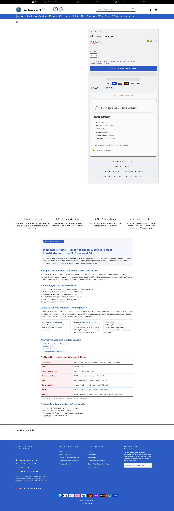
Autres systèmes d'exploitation (54, 351)
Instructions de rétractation (69, 461)
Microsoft (95, 31)
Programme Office (95, 16)
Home (18, 22)
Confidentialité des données (69, 458)
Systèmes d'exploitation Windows (32, 16)
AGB (119, 61)
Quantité (95, 51)
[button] (123, 74)
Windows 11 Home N (50, 349)
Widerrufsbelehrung (100, 64)
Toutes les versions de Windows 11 (55, 344)
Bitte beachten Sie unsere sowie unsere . (112, 63)
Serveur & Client (112, 16)
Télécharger (92, 458)
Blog (89, 451)
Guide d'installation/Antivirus (98, 464)
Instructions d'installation (97, 461)
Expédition (92, 454)
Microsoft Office (56, 16)
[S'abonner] (150, 465)
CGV (60, 451)
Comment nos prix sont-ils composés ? (123, 171)
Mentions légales (123, 166)
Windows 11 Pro (48, 346)
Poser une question (123, 161)
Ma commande (127, 16)
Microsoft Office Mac (75, 16)
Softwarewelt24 (62, 258)
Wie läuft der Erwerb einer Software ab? (123, 176)
